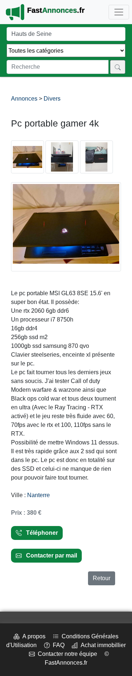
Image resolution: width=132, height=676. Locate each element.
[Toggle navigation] (119, 12)
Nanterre (38, 495)
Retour (101, 578)
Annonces (25, 98)
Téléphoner (40, 533)
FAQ (57, 645)
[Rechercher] (117, 67)
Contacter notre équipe (66, 654)
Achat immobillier (102, 645)
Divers (52, 98)
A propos (32, 636)
